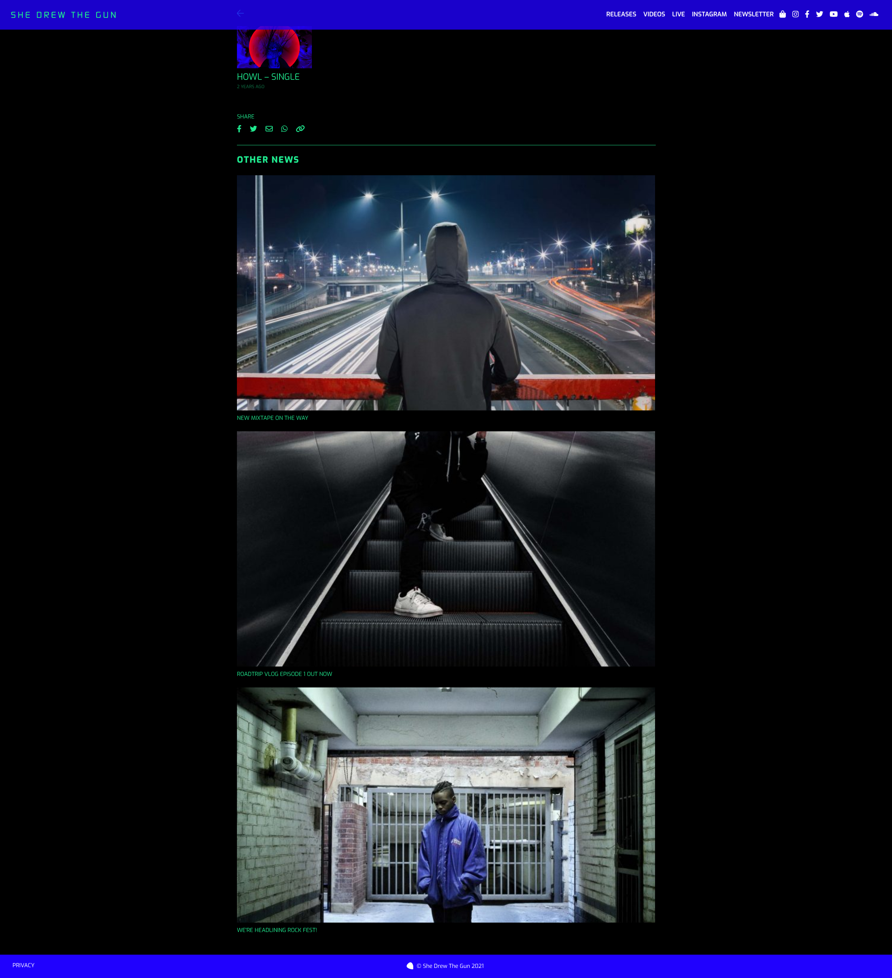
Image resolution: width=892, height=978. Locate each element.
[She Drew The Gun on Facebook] (807, 14)
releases (621, 14)
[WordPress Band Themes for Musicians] (411, 964)
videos (654, 14)
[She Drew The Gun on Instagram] (795, 14)
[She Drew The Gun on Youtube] (834, 14)
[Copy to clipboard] (300, 127)
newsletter (754, 14)
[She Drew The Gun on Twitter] (819, 14)
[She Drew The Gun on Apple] (847, 14)
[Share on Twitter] (255, 127)
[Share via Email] (271, 127)
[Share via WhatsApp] (285, 127)
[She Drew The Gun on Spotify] (859, 14)
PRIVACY (23, 965)
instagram (709, 14)
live (678, 14)
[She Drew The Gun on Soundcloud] (873, 14)
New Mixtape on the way (272, 418)
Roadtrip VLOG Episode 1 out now (284, 674)
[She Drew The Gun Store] (782, 14)
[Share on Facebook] (240, 127)
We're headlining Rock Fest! (277, 930)
